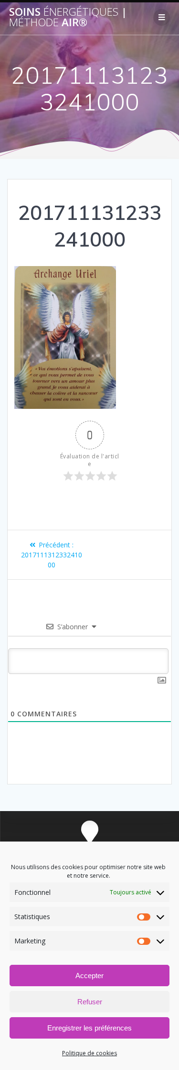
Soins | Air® (68, 17)
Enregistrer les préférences (89, 1028)
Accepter (89, 975)
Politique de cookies (89, 1053)
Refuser (89, 1002)
